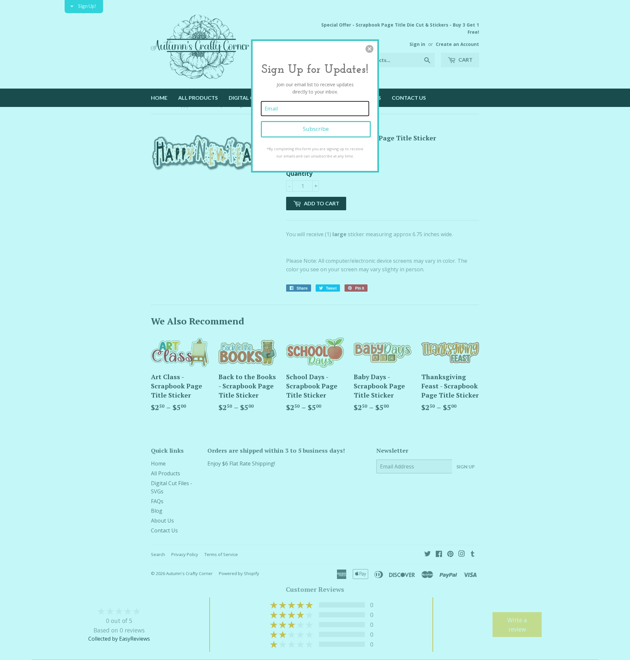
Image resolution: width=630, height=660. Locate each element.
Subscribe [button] (316, 129)
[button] (369, 49)
